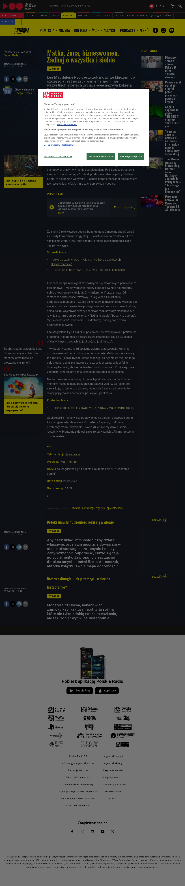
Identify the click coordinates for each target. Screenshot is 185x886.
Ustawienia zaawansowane (58, 156)
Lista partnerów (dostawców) (59, 144)
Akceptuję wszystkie (131, 156)
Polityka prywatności (67, 124)
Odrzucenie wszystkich (101, 156)
